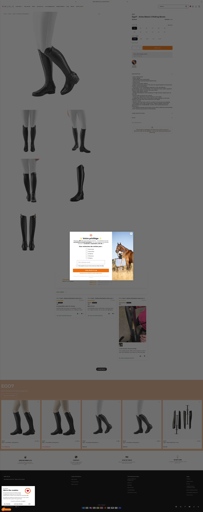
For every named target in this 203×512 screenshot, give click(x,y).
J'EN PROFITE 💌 (91, 270)
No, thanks (7, 504)
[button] (3, 509)
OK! (29, 504)
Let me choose (18, 504)
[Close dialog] (131, 233)
